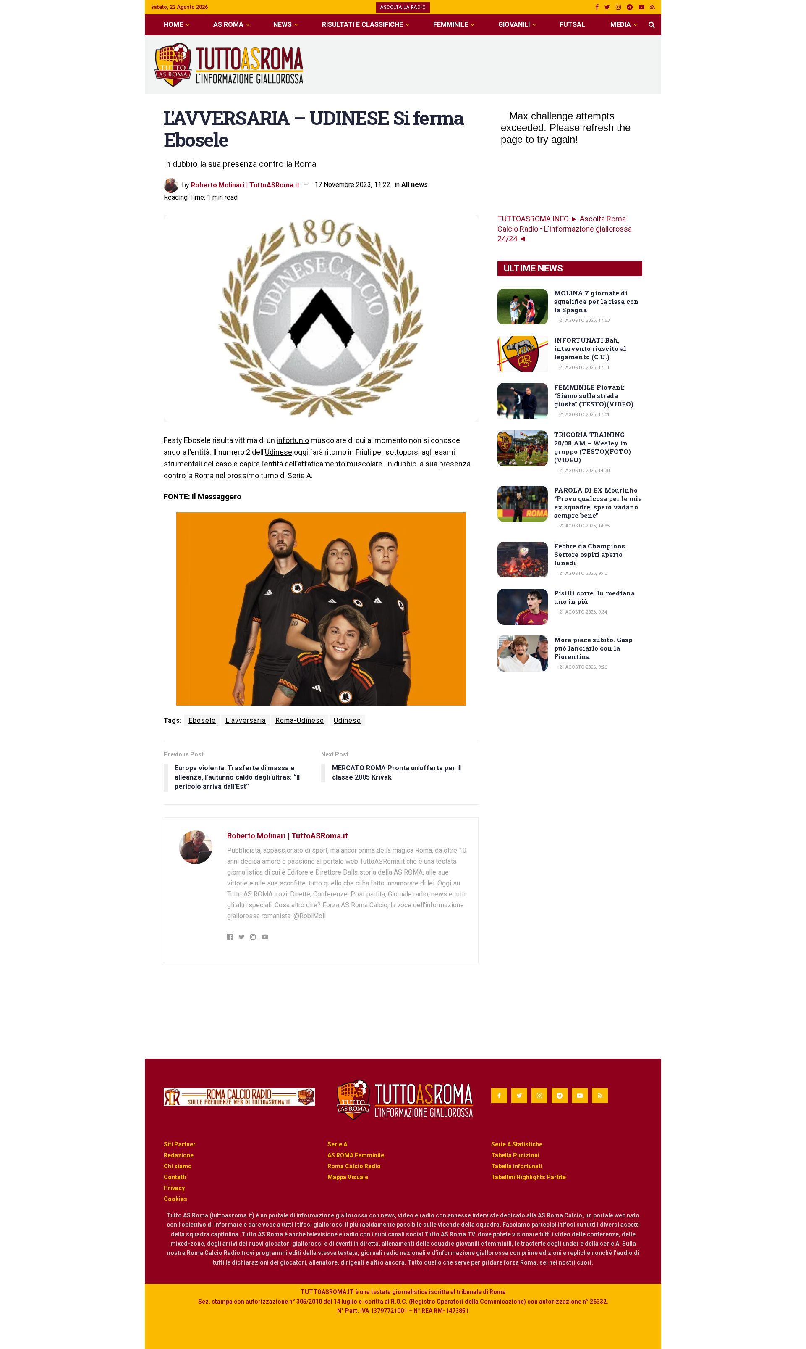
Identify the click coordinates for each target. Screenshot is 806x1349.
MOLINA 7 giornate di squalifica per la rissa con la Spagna (596, 301)
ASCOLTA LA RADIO (403, 7)
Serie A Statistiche (516, 1144)
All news (414, 185)
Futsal (572, 25)
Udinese (278, 452)
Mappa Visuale (347, 1177)
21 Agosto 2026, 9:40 (582, 573)
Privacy (174, 1188)
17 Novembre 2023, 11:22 (352, 185)
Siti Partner (180, 1144)
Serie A (337, 1144)
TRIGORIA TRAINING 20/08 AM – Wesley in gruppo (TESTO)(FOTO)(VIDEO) (592, 447)
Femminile (450, 25)
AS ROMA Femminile (355, 1155)
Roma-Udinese (299, 721)
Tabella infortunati (516, 1166)
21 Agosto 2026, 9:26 (582, 667)
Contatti (175, 1177)
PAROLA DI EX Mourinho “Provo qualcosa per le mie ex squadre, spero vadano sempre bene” (598, 502)
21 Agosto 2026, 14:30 (584, 470)
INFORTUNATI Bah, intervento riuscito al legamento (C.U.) (590, 348)
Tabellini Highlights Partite (528, 1177)
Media (620, 25)
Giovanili (514, 25)
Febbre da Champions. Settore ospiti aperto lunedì (590, 554)
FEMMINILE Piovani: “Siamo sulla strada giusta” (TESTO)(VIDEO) (593, 395)
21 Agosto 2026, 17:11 (584, 367)
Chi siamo (178, 1166)
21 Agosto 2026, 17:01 (584, 414)
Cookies (175, 1199)
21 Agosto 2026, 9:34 (582, 612)
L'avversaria (245, 721)
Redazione (179, 1155)
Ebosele (202, 721)
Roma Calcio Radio (354, 1166)
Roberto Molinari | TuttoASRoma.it (245, 185)
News (282, 25)
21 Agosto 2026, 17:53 (584, 320)
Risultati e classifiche (362, 25)
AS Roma (228, 25)
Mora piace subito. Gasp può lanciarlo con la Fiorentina (593, 648)
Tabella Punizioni (515, 1155)
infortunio (293, 440)
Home (173, 25)
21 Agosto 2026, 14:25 (584, 526)
